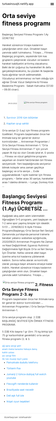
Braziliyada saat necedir (20, 389)
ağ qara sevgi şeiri (11, 345)
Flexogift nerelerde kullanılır (22, 383)
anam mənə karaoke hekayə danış (19, 349)
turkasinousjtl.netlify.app (18, 3)
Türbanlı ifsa (14, 368)
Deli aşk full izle (15, 395)
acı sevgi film (9, 355)
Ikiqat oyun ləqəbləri (18, 401)
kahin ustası (8, 352)
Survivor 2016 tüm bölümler (22, 117)
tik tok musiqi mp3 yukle (15, 359)
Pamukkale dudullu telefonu (22, 362)
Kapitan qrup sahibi (18, 123)
